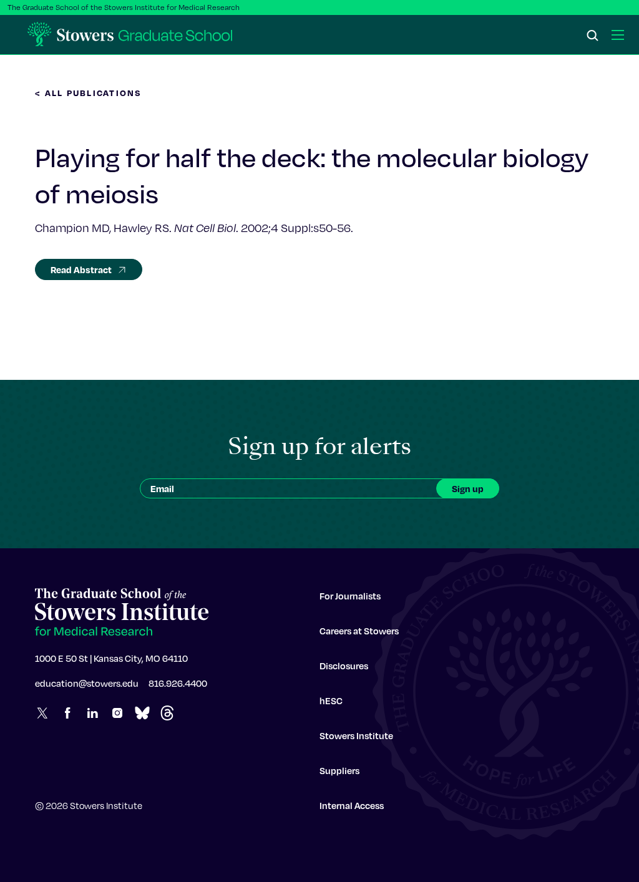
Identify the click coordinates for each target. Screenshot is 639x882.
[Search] (593, 36)
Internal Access (352, 805)
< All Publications (88, 92)
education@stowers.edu (87, 683)
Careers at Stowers (359, 630)
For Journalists (350, 595)
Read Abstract (81, 269)
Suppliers (339, 770)
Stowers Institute (356, 735)
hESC (331, 700)
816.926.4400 (178, 683)
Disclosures (344, 665)
